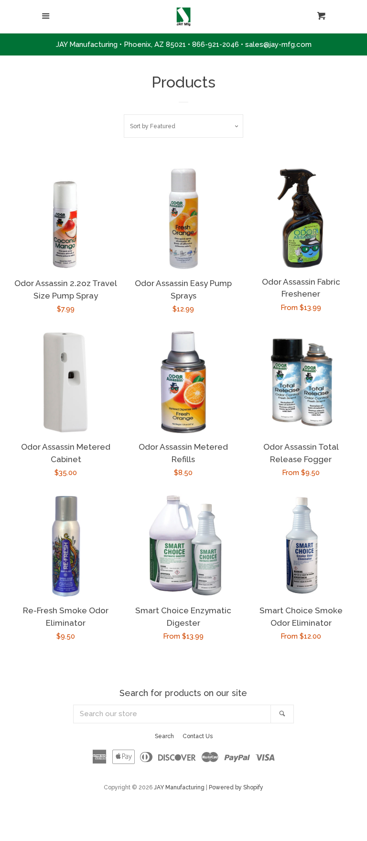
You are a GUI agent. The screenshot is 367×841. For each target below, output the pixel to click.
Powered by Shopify (236, 787)
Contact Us (198, 736)
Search (164, 736)
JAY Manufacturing (179, 787)
